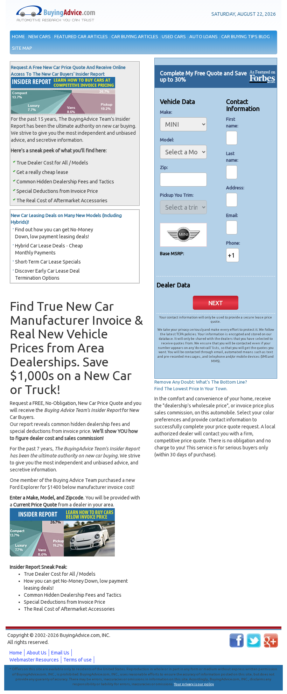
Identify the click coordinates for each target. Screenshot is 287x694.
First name (231, 122)
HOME (18, 36)
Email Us (60, 653)
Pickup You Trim (176, 194)
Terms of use (77, 660)
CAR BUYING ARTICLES (134, 36)
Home (15, 653)
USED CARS (174, 36)
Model (166, 139)
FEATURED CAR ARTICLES (81, 36)
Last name (231, 156)
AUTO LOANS (203, 36)
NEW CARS (39, 36)
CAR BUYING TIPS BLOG (245, 36)
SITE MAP (22, 47)
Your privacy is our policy (194, 684)
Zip (163, 167)
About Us (37, 653)
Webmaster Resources (34, 660)
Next (216, 303)
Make (165, 112)
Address (231, 187)
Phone (231, 242)
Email (231, 215)
